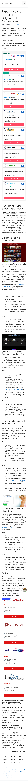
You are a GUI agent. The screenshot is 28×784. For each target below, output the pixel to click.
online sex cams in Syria (8, 527)
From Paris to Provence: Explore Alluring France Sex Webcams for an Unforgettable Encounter (13, 771)
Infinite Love (7, 3)
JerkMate (6, 656)
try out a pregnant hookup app (14, 389)
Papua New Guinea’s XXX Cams (16, 480)
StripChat (7, 631)
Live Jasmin (7, 605)
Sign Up (14, 616)
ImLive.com (7, 683)
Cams (5, 767)
